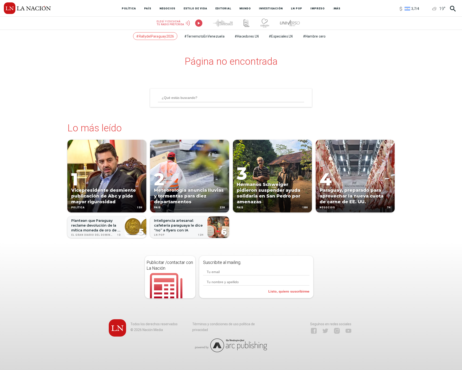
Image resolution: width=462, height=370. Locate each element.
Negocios (327, 207)
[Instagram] (337, 331)
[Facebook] (314, 331)
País (157, 207)
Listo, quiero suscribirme (288, 291)
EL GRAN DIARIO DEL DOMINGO (93, 235)
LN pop (159, 235)
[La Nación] (27, 8)
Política (78, 207)
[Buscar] (453, 8)
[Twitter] (325, 331)
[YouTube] (348, 331)
